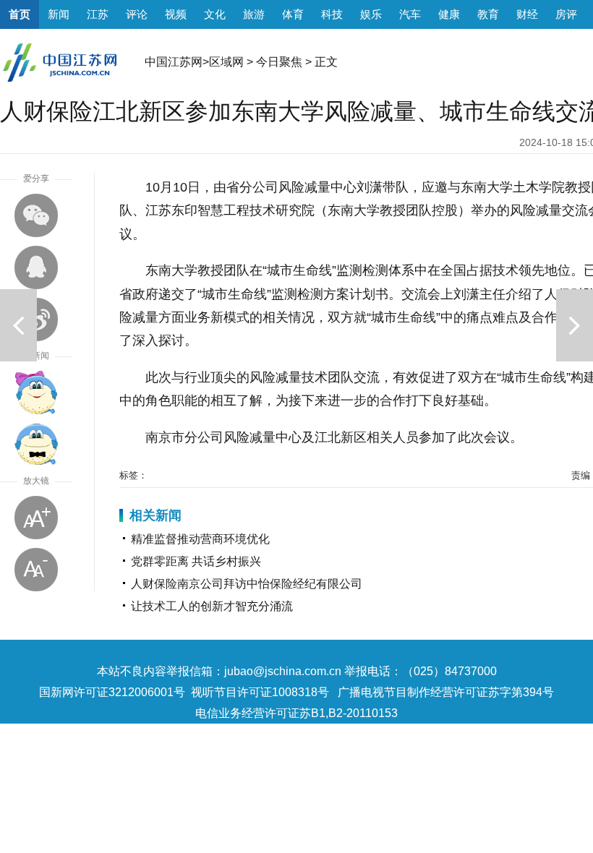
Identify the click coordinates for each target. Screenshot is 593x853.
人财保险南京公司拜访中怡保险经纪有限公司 (246, 584)
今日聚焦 (279, 62)
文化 (215, 14)
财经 (527, 14)
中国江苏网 (173, 62)
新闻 (58, 14)
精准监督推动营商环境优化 (200, 539)
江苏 (97, 14)
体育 (293, 14)
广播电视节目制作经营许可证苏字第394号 (446, 692)
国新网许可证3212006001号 (112, 692)
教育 (488, 14)
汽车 (410, 14)
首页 (19, 14)
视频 (176, 14)
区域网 (226, 62)
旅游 (254, 14)
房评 (566, 14)
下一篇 (574, 325)
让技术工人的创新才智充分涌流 (212, 606)
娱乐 (371, 14)
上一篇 (18, 325)
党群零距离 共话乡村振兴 (196, 561)
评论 (137, 14)
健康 (449, 14)
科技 (332, 14)
